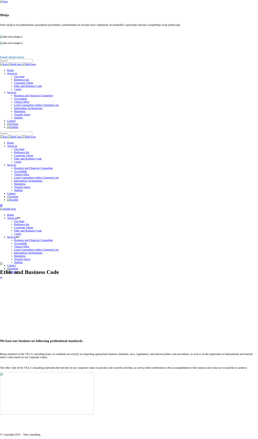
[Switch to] (132, 124)
